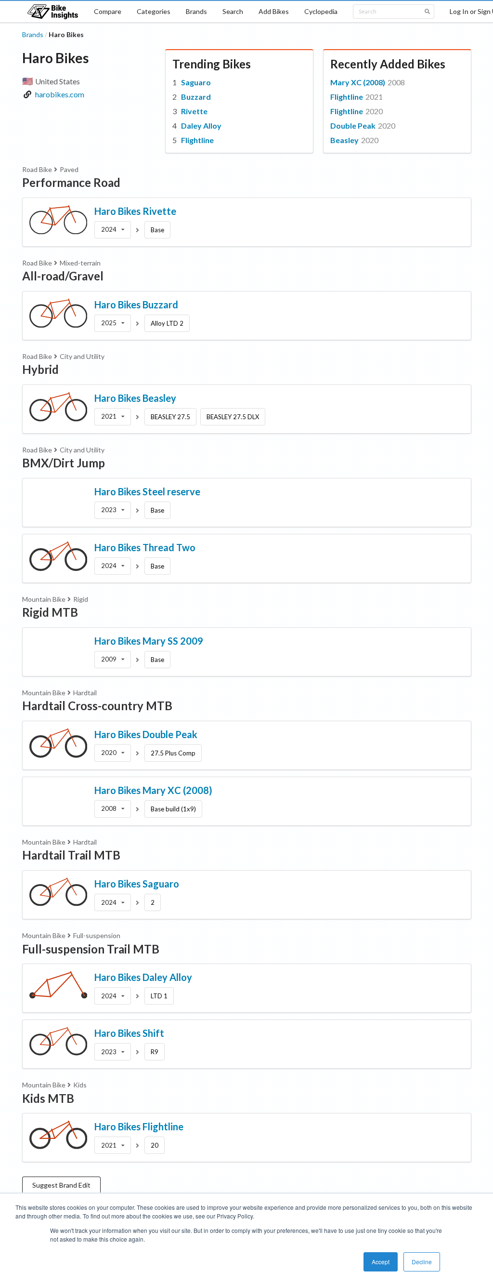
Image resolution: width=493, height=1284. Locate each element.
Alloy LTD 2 (167, 323)
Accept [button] (380, 1262)
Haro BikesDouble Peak (145, 734)
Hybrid (40, 369)
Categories (153, 11)
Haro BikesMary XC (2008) (153, 790)
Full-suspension (96, 935)
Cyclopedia (320, 11)
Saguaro (196, 82)
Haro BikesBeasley (135, 398)
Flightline (197, 140)
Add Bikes (274, 11)
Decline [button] (422, 1262)
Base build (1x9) (173, 809)
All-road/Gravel (63, 276)
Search (232, 11)
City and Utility (82, 356)
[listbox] (112, 229)
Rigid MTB (50, 612)
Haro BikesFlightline (138, 1126)
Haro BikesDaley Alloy (143, 977)
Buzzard (196, 96)
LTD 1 (159, 996)
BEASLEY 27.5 (170, 417)
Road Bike (37, 169)
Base (157, 230)
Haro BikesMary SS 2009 (148, 641)
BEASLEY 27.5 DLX (233, 417)
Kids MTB (48, 1098)
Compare (107, 11)
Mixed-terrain (80, 263)
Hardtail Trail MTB (71, 855)
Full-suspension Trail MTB (90, 949)
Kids (80, 1085)
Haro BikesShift (129, 1033)
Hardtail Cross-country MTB (97, 706)
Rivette (194, 111)
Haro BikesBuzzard (136, 304)
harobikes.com (59, 94)
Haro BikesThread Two (144, 547)
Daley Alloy (201, 125)
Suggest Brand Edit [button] (61, 1185)
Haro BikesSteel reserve (147, 491)
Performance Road (71, 182)
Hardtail (85, 692)
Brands (196, 11)
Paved (69, 169)
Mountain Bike (43, 599)
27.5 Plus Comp (173, 753)
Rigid (80, 599)
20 (154, 1145)
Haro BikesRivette (135, 211)
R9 (154, 1052)
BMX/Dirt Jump (63, 463)
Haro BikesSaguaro (136, 883)
